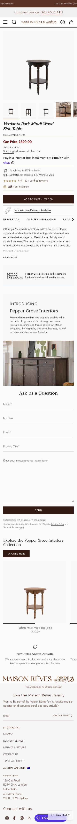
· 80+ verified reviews (33, 181)
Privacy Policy (57, 524)
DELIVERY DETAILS (13, 741)
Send (38, 510)
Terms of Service (10, 527)
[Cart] (71, 22)
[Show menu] (5, 22)
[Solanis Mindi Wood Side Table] (35, 592)
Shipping (8, 151)
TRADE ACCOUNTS (13, 761)
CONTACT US (10, 754)
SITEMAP (8, 734)
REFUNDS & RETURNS (14, 747)
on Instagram (18, 187)
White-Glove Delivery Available (33, 210)
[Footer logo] (38, 679)
